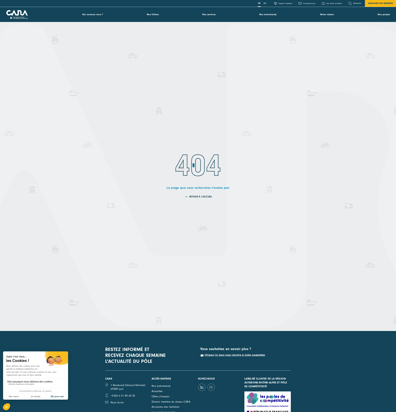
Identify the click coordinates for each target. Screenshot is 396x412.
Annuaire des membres (380, 3)
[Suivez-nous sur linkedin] (202, 387)
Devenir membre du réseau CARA (171, 401)
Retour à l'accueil (200, 196)
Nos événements (268, 14)
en (265, 3)
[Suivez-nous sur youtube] (211, 387)
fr (259, 3)
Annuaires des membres (165, 406)
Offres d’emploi (160, 396)
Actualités (157, 391)
